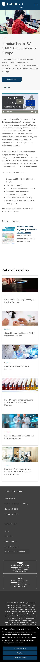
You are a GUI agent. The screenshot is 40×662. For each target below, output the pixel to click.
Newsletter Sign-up (12, 547)
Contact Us (9, 536)
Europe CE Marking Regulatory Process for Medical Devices (27, 229)
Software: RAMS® (11, 509)
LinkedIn (23, 598)
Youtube (17, 598)
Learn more (19, 643)
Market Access (10, 499)
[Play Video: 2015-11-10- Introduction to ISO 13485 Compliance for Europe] (20, 101)
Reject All (20, 653)
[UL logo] (12, 5)
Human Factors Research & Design (17, 504)
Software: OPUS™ (11, 514)
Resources (6, 87)
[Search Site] (32, 5)
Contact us (11, 79)
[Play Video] (4, 111)
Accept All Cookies (20, 658)
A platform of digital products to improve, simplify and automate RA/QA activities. (20, 567)
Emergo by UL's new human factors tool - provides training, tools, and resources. (20, 582)
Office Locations (10, 542)
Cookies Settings (20, 648)
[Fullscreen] (36, 111)
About (7, 531)
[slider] (20, 111)
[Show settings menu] (32, 111)
